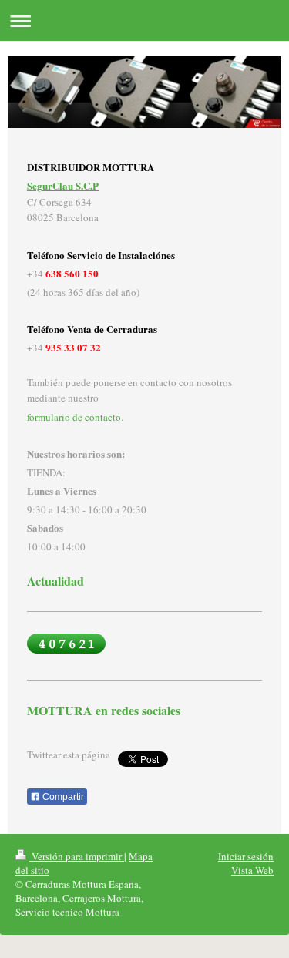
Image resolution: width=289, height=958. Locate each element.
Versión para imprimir (76, 856)
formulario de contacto (74, 417)
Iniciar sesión (246, 856)
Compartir (62, 797)
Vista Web (252, 870)
